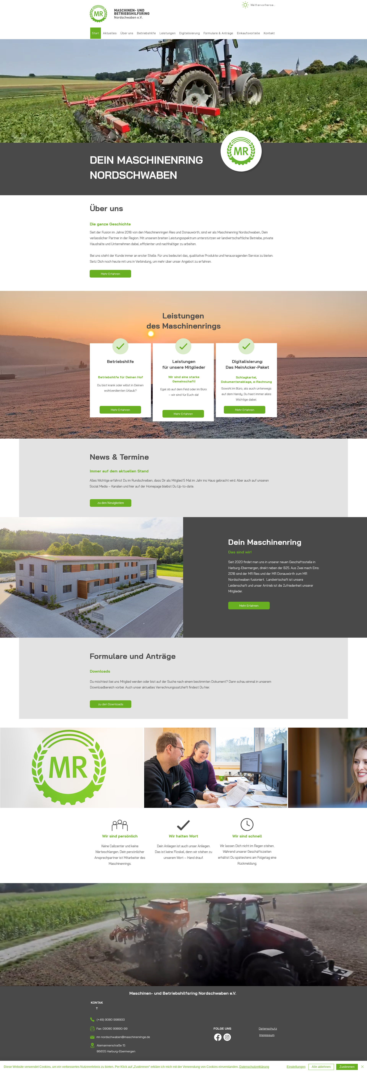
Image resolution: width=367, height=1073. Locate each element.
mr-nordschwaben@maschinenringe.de (123, 1037)
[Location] (92, 1045)
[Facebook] (218, 1037)
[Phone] (92, 1019)
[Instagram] (227, 1037)
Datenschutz (268, 1028)
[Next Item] (360, 768)
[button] (167, 33)
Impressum (266, 1035)
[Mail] (92, 1037)
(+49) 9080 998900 (111, 1019)
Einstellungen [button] (296, 1066)
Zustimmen (347, 1066)
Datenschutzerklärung (254, 1066)
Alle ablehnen (321, 1066)
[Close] (362, 1067)
